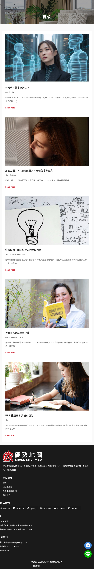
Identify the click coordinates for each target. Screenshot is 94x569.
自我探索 (13, 175)
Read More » (11, 107)
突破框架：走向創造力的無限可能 (23, 249)
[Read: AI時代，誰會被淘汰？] (47, 58)
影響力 (7, 92)
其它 (13, 92)
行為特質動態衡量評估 (17, 332)
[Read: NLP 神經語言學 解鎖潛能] (47, 385)
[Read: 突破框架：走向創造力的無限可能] (47, 220)
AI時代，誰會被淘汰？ (17, 87)
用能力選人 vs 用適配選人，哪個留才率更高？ (30, 170)
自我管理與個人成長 (17, 254)
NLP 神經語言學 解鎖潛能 (19, 415)
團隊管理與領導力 (12, 337)
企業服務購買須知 (10, 490)
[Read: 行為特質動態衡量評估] (47, 303)
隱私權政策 (7, 486)
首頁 (5, 482)
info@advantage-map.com (15, 542)
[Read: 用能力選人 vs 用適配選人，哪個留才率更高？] (47, 140)
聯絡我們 (6, 495)
